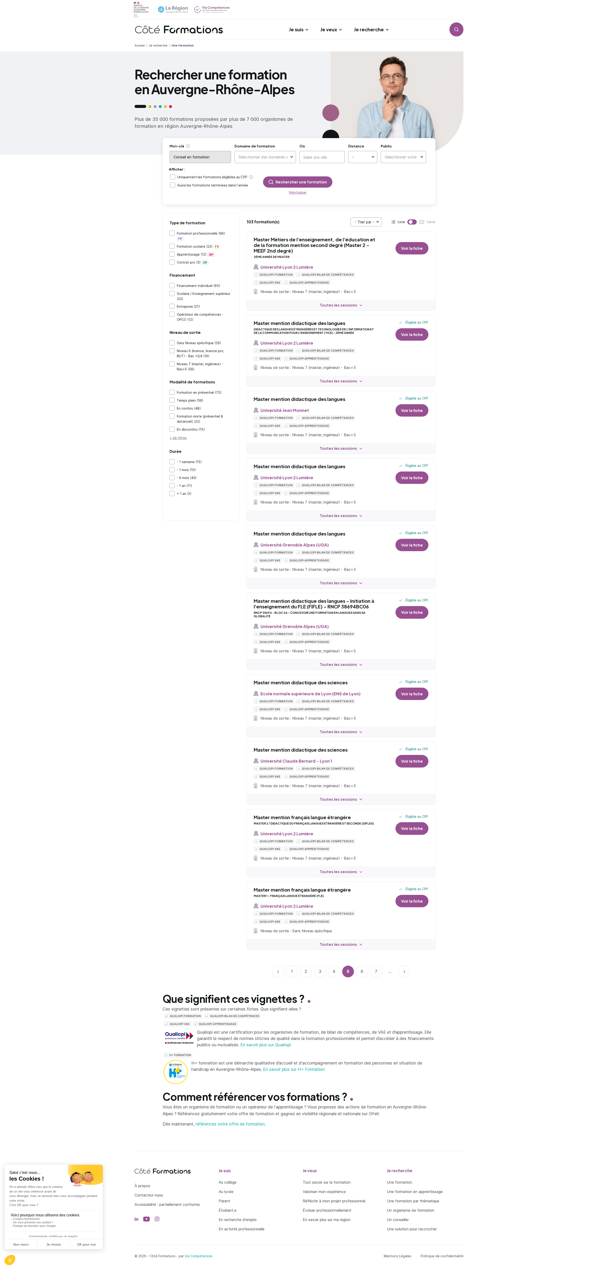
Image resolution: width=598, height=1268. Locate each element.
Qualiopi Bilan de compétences (327, 274)
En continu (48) (189, 408)
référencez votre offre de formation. (231, 1124)
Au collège (227, 1182)
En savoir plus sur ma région (326, 1219)
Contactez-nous (149, 1195)
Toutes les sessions (338, 305)
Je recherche (369, 29)
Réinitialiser (298, 192)
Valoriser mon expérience (324, 1191)
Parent (224, 1201)
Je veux (328, 29)
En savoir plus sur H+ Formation (294, 1069)
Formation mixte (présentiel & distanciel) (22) (200, 418)
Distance (356, 146)
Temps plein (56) (190, 400)
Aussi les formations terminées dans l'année (212, 185)
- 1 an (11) (184, 486)
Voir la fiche (412, 248)
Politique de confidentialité (442, 1256)
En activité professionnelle (241, 1229)
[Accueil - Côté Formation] (179, 29)
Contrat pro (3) (192, 262)
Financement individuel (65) (198, 286)
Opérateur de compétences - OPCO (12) (200, 316)
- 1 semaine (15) (189, 462)
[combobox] (263, 157)
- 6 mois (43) (187, 478)
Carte (420, 222)
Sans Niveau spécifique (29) (199, 343)
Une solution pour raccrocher (412, 1229)
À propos (142, 1185)
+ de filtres (178, 438)
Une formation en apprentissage (415, 1191)
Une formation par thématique (413, 1201)
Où (302, 146)
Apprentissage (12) (195, 254)
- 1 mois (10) (186, 470)
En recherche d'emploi (237, 1219)
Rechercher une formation (301, 181)
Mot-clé (177, 146)
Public (386, 146)
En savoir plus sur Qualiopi (265, 1044)
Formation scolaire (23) (198, 246)
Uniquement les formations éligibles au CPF (212, 177)
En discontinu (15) (191, 429)
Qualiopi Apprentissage (309, 282)
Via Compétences (199, 1256)
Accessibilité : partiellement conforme (167, 1204)
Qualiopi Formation (276, 274)
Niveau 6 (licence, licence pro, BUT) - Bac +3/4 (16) (200, 353)
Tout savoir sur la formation (327, 1182)
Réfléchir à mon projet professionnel (334, 1201)
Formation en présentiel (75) (199, 392)
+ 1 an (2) (184, 494)
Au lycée (226, 1191)
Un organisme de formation (410, 1210)
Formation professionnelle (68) (201, 235)
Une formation (399, 1182)
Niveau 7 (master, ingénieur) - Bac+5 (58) (200, 366)
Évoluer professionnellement (327, 1210)
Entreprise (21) (188, 306)
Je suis (296, 29)
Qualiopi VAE (269, 282)
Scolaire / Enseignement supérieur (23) (203, 296)
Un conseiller (398, 1219)
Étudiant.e (227, 1210)
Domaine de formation (255, 146)
